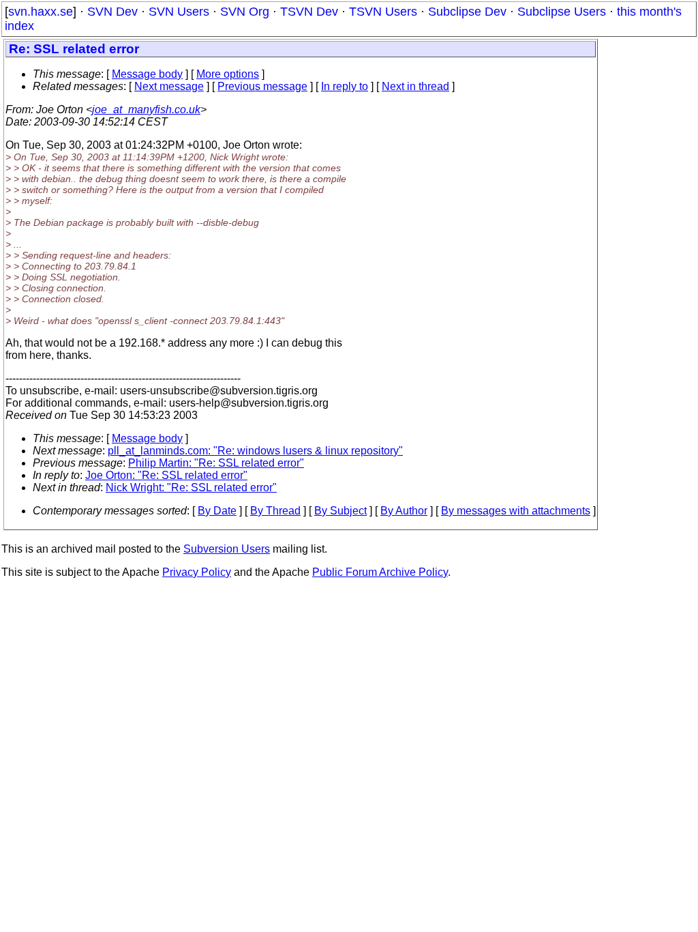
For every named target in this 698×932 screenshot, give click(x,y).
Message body (147, 74)
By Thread (275, 510)
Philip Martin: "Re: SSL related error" (216, 463)
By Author (403, 510)
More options (227, 74)
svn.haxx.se (40, 11)
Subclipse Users (561, 11)
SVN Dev (112, 11)
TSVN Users (383, 11)
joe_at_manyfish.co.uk (146, 109)
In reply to (344, 86)
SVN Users (179, 11)
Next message (169, 86)
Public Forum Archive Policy (380, 572)
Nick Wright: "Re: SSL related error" (191, 487)
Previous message (262, 86)
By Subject (340, 510)
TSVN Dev (309, 11)
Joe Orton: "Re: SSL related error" (166, 475)
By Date (217, 510)
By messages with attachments (515, 510)
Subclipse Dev (467, 11)
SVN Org (244, 11)
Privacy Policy (196, 572)
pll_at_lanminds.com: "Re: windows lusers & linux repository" (255, 450)
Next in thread (415, 86)
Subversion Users (226, 549)
